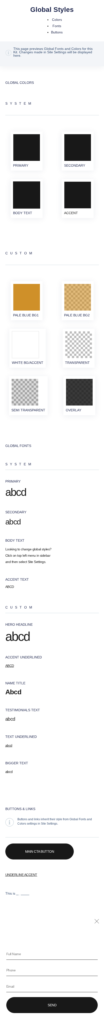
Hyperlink (23, 893)
